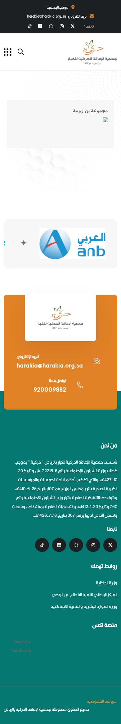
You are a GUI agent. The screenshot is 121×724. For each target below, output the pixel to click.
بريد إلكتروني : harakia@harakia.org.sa (57, 16)
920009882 (50, 389)
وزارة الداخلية (106, 583)
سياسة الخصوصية (102, 701)
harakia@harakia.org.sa (50, 365)
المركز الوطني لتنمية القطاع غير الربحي (84, 595)
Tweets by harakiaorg (21, 646)
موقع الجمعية (57, 7)
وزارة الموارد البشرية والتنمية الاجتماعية (84, 606)
